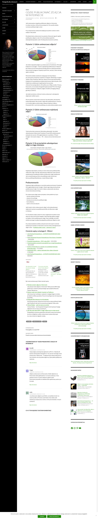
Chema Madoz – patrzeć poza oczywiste (38, 305)
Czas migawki (5, 82)
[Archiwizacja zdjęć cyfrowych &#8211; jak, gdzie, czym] (56, 269)
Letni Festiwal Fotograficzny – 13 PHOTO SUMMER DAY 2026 (43, 234)
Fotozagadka (5, 99)
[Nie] (96, 515)
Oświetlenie (5, 92)
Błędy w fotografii (5, 79)
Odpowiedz (34, 362)
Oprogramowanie (5, 115)
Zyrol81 (31, 348)
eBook (39, 1)
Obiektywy (5, 141)
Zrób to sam (4, 161)
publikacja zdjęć (37, 321)
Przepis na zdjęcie (5, 128)
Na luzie (65, 1)
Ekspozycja (5, 84)
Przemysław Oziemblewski (47, 18)
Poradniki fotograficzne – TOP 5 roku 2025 (38, 241)
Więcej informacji (54, 516)
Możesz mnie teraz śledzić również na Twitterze (40, 292)
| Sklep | (90, 1)
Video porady (5, 95)
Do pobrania (57, 1)
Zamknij (42, 516)
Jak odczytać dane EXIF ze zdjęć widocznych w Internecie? (43, 310)
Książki (4, 112)
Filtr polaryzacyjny (7, 136)
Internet (29, 321)
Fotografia (4, 81)
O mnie (79, 1)
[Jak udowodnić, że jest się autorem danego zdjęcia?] (32, 272)
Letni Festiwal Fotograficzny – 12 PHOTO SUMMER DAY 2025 (43, 254)
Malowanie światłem (7, 90)
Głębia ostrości (6, 86)
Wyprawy (4, 154)
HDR (4, 117)
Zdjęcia (44, 321)
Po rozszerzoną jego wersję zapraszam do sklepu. (82, 143)
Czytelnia (5, 110)
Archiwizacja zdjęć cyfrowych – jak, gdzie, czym (56, 274)
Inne (4, 119)
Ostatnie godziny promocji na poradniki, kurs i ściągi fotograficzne (44, 243)
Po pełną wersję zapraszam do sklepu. (82, 180)
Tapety (3, 148)
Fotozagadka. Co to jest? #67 (32, 328)
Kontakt (85, 1)
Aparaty (4, 139)
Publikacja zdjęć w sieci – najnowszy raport (44, 227)
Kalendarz (4, 103)
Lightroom (5, 121)
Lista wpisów (73, 1)
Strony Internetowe (6, 145)
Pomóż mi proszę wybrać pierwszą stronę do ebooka (38, 334)
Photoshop (5, 125)
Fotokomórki (5, 97)
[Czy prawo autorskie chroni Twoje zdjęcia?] (44, 271)
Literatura (4, 108)
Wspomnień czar (5, 152)
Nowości (22, 1)
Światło (3, 147)
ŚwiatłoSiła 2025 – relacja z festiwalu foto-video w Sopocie (42, 250)
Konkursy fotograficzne (7, 104)
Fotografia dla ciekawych (9, 2)
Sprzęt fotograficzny (6, 132)
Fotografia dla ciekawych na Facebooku (38, 299)
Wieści (27, 9)
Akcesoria (5, 134)
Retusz (4, 126)
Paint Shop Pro (6, 123)
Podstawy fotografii (30, 1)
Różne (3, 130)
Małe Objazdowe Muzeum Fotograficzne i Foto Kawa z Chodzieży (44, 237)
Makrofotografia (6, 88)
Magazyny (5, 114)
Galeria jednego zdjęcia (7, 101)
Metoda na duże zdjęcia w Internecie (37, 285)
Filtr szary (6, 137)
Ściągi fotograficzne (48, 1)
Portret (4, 93)
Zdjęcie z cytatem (5, 159)
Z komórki (4, 156)
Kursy (3, 106)
